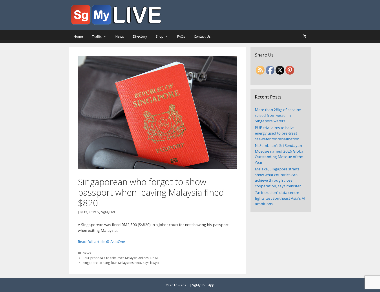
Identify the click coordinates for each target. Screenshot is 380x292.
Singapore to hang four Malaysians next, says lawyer (121, 263)
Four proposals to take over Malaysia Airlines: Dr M (120, 258)
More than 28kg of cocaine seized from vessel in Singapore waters (278, 115)
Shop (159, 36)
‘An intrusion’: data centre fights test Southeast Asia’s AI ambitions (280, 198)
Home (78, 36)
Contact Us (202, 36)
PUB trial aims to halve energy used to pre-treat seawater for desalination (277, 133)
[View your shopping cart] (304, 36)
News (119, 36)
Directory (140, 36)
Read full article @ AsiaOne (101, 241)
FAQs (181, 36)
